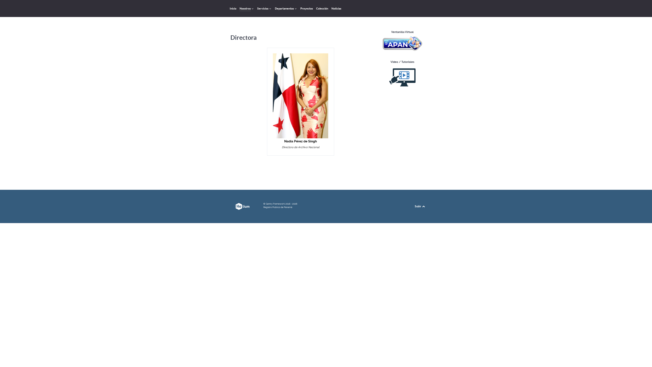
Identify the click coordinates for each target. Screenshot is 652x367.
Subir (418, 206)
